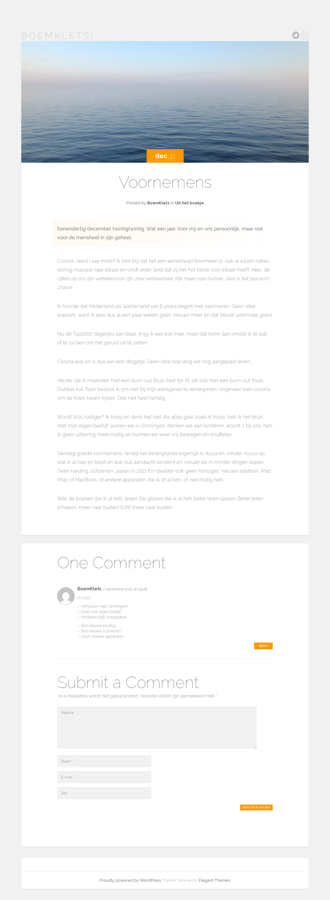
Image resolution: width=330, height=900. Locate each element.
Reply (263, 645)
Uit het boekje (189, 203)
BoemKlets (158, 203)
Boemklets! (58, 36)
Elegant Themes (214, 880)
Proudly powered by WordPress (130, 880)
